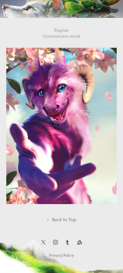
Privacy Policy (61, 255)
